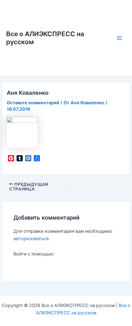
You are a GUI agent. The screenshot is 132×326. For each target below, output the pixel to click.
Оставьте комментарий (33, 102)
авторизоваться (31, 238)
